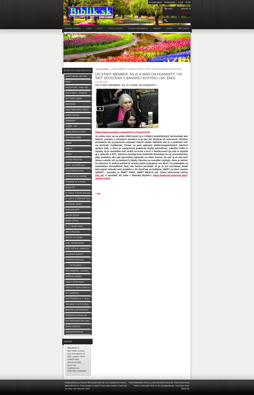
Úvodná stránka (156, 2)
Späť (99, 193)
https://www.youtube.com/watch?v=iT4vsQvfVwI (122, 132)
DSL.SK (99, 175)
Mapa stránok (170, 2)
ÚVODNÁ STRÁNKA (101, 69)
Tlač (189, 2)
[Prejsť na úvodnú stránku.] (91, 12)
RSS (181, 2)
